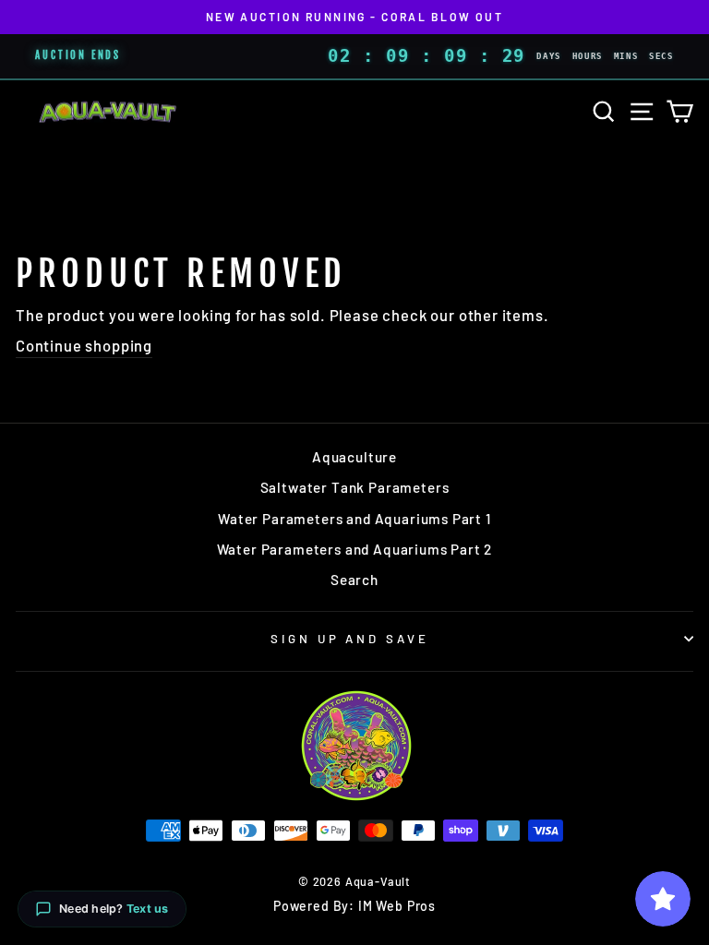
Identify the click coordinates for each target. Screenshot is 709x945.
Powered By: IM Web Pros (354, 906)
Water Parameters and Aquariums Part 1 (354, 518)
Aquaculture (354, 457)
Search (354, 579)
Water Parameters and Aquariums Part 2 (355, 549)
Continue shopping (84, 345)
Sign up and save (350, 638)
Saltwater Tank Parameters (355, 487)
